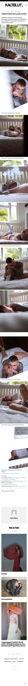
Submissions (8, 661)
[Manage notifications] (25, 683)
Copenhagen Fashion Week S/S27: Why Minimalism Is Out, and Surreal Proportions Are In (13, 644)
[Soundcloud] (13, 654)
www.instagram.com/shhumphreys (9, 484)
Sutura (4, 574)
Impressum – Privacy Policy (11, 658)
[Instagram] (11, 654)
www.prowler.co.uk (5, 473)
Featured (12, 11)
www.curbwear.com (15, 473)
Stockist (21, 658)
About (14, 661)
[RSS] (16, 654)
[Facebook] (8, 654)
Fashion (8, 11)
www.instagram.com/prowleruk (19, 486)
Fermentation (7, 599)
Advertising (20, 661)
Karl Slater (14, 518)
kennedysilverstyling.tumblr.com (18, 481)
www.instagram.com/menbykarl (8, 479)
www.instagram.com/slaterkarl (19, 477)
